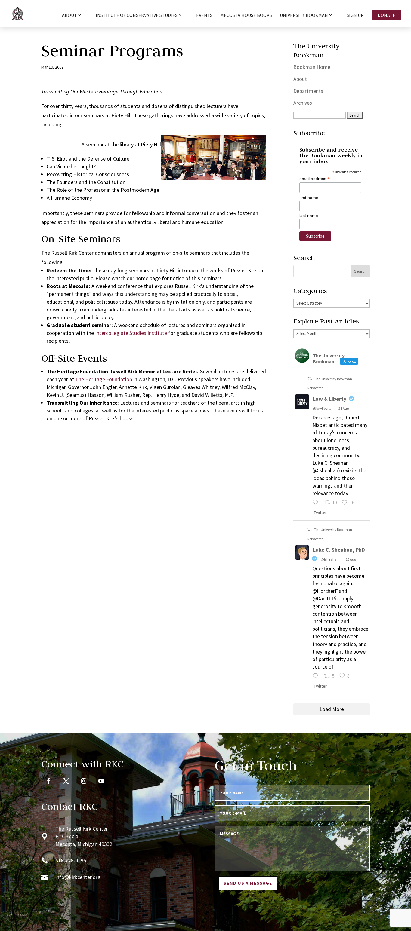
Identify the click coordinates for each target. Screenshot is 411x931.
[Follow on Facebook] (48, 781)
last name (308, 215)
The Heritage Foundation (103, 379)
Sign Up (355, 15)
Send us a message (248, 883)
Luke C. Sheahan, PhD (339, 549)
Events (204, 15)
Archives (302, 102)
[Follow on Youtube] (101, 781)
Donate (386, 15)
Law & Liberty (329, 398)
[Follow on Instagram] (83, 781)
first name (308, 197)
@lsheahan (330, 559)
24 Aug (343, 408)
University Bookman (304, 15)
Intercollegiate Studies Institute (131, 332)
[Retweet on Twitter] (309, 378)
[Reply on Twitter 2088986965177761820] (317, 676)
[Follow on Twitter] (66, 781)
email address (314, 179)
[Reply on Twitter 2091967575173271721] (317, 503)
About (300, 78)
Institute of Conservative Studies (137, 15)
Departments (308, 90)
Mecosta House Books (246, 15)
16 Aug (351, 559)
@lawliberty (322, 408)
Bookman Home (311, 66)
